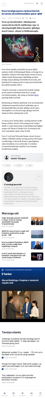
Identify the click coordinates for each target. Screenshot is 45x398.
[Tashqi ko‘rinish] (37, 3)
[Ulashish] (41, 3)
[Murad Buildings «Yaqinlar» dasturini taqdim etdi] (22, 299)
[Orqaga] (4, 3)
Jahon (4, 18)
